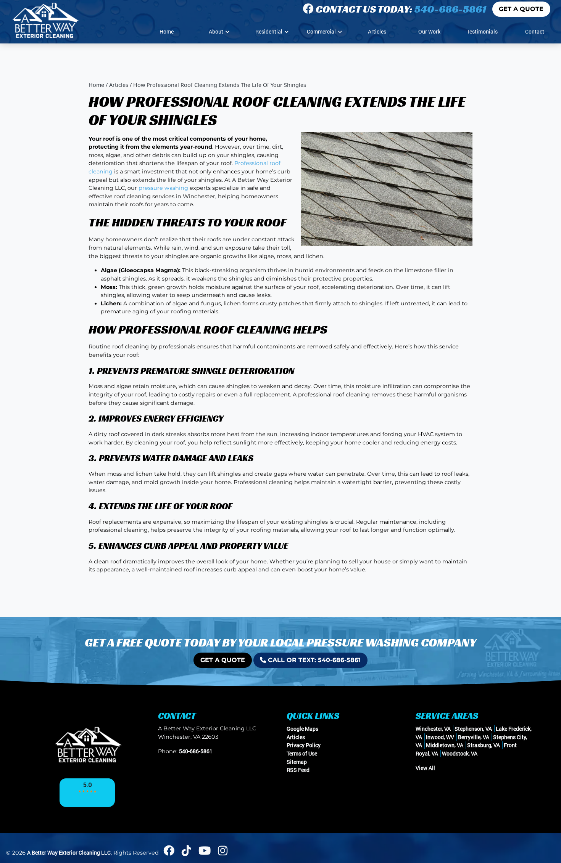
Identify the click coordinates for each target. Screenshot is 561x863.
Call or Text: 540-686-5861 (313, 660)
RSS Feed (298, 769)
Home (96, 84)
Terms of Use (302, 753)
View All (425, 768)
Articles (118, 84)
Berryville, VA (473, 737)
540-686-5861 (450, 9)
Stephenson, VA (473, 728)
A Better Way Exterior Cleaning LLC (69, 852)
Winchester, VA (433, 728)
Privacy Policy (304, 745)
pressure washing (163, 187)
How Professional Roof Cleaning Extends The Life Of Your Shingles (219, 84)
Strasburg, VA (483, 745)
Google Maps (302, 728)
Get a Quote (521, 9)
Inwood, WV (440, 737)
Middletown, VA (444, 745)
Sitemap (297, 761)
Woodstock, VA (459, 753)
